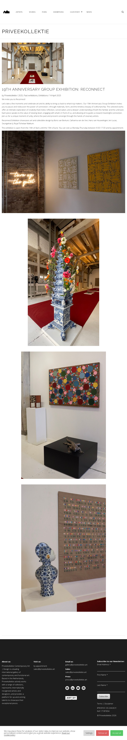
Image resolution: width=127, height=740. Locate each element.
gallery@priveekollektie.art (76, 664)
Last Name (102, 685)
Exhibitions (58, 12)
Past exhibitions (31, 95)
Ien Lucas (113, 120)
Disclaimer (109, 703)
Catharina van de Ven (79, 120)
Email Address (104, 664)
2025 (20, 95)
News (89, 12)
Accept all (116, 733)
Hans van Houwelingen (98, 120)
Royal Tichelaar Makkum (24, 123)
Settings (89, 733)
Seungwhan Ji (7, 123)
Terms (99, 703)
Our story (75, 12)
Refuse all (102, 733)
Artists (19, 12)
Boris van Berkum (61, 120)
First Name (102, 674)
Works (32, 12)
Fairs (44, 12)
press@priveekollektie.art (76, 679)
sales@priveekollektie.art (44, 669)
